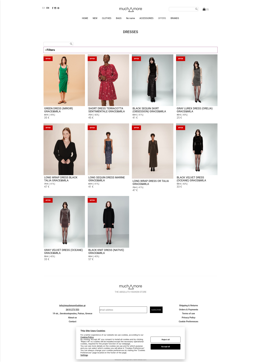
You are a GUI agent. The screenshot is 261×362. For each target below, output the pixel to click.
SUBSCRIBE (156, 310)
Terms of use (188, 313)
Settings (84, 355)
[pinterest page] (58, 8)
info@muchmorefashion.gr (72, 305)
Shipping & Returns (188, 305)
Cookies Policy (87, 337)
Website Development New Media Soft (131, 359)
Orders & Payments (188, 309)
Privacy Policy (188, 317)
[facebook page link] (53, 8)
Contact (72, 321)
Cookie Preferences (188, 321)
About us (72, 317)
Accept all (165, 346)
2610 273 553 (72, 309)
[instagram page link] (55, 8)
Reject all (166, 339)
